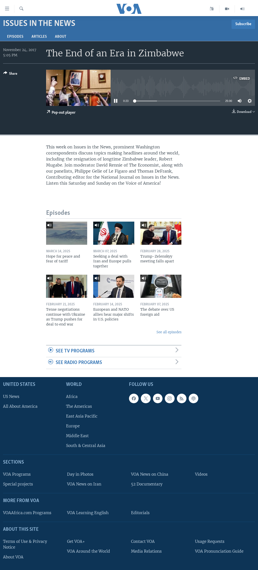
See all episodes (168, 332)
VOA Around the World (88, 551)
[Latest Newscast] (242, 9)
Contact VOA (143, 541)
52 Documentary (147, 484)
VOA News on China (149, 474)
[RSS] (181, 398)
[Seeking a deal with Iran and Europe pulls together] (113, 233)
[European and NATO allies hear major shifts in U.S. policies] (113, 286)
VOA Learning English (88, 512)
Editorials (140, 512)
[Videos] (227, 9)
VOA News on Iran (84, 484)
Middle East (77, 435)
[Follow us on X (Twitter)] (145, 398)
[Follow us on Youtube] (158, 398)
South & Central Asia (85, 445)
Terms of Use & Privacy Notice (25, 544)
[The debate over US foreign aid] (160, 286)
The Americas (79, 406)
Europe (73, 426)
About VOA (13, 557)
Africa (72, 396)
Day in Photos (80, 474)
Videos (201, 474)
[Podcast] (193, 398)
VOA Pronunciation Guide (219, 551)
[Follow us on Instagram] (169, 398)
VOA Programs (17, 474)
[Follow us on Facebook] (134, 398)
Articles (39, 37)
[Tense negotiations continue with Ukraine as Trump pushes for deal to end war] (66, 286)
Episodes (15, 37)
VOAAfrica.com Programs (27, 512)
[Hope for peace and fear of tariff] (66, 233)
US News (11, 396)
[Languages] (211, 9)
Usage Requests (209, 541)
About (60, 37)
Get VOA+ (76, 541)
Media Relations (146, 551)
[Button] (10, 74)
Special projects (18, 484)
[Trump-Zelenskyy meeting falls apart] (160, 233)
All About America (20, 406)
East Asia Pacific (82, 416)
